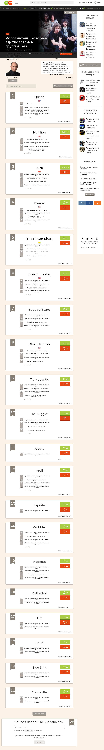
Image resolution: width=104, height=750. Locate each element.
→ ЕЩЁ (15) (27, 117)
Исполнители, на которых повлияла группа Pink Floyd (36, 396)
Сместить (13, 80)
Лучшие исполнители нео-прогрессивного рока (36, 149)
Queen (39, 97)
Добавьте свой (66, 54)
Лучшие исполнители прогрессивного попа (36, 114)
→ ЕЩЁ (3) (27, 433)
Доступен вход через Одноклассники (88, 183)
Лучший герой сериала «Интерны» (92, 54)
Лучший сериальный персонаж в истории (91, 26)
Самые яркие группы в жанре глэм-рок (36, 107)
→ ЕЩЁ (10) (27, 153)
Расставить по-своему (64, 86)
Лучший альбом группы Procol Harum (92, 150)
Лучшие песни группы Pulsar (91, 143)
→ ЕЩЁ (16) (27, 188)
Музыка (30, 50)
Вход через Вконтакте (88, 178)
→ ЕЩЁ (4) (27, 329)
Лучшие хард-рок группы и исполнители (37, 217)
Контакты (86, 243)
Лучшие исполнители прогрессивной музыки (37, 392)
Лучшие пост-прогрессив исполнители (36, 184)
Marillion (39, 132)
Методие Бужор (13, 77)
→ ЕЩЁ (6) (27, 259)
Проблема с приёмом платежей (88, 173)
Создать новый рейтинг (91, 65)
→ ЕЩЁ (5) (27, 364)
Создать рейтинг (87, 2)
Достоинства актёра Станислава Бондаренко (91, 45)
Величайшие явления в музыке (37, 103)
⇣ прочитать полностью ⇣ (57, 74)
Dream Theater (39, 274)
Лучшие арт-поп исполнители (36, 430)
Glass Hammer (39, 344)
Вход (98, 2)
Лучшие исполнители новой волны (37, 419)
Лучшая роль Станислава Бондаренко (91, 36)
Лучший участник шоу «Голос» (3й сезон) (93, 99)
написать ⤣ (68, 78)
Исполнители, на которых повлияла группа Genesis (36, 315)
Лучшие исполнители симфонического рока (36, 220)
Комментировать (65, 121)
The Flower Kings (39, 239)
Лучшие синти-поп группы (36, 426)
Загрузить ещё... (39, 714)
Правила (93, 243)
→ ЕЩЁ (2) (27, 399)
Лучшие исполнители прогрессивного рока (36, 143)
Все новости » (90, 194)
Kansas (39, 203)
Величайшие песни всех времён (91, 90)
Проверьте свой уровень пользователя (89, 189)
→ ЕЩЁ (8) (27, 224)
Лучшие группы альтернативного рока (36, 146)
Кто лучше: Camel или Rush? (37, 181)
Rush (39, 168)
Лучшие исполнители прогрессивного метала (36, 291)
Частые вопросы (93, 242)
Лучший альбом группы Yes (92, 120)
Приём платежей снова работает (89, 168)
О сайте (83, 242)
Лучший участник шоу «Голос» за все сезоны (93, 82)
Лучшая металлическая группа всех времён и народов (36, 111)
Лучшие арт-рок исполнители (36, 255)
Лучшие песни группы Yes (91, 126)
